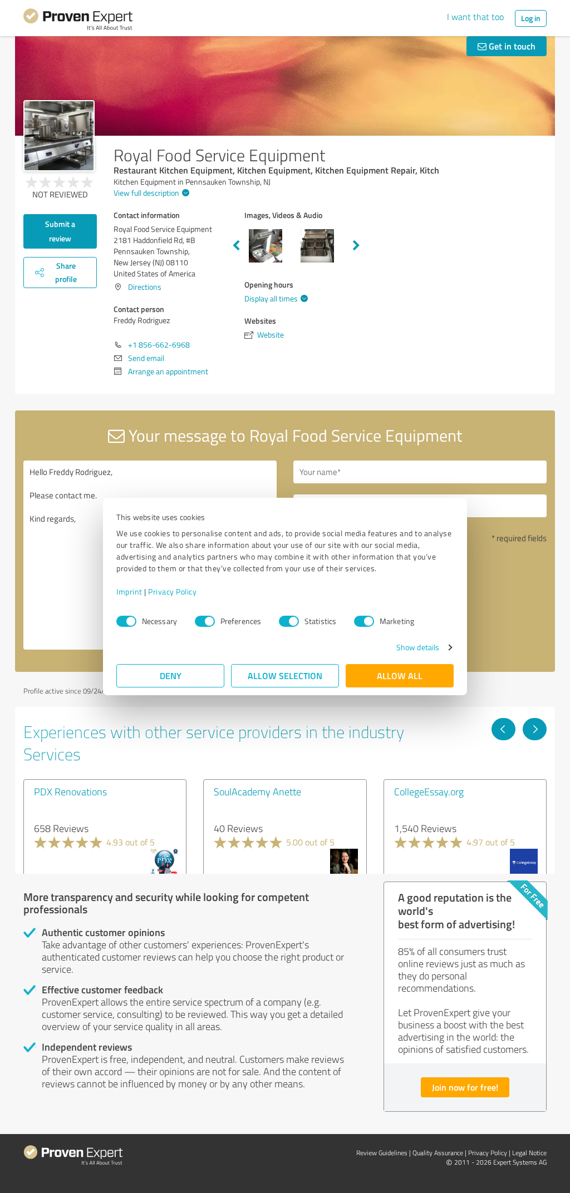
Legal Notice (529, 1152)
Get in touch (511, 45)
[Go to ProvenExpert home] (77, 21)
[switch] (205, 621)
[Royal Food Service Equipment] (59, 135)
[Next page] (535, 729)
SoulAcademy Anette (257, 791)
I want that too (475, 17)
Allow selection (285, 675)
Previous (236, 245)
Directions (144, 286)
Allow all (399, 675)
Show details (417, 647)
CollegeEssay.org (429, 791)
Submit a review (60, 231)
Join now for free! (465, 1087)
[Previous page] (503, 729)
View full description (146, 192)
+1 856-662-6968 (159, 344)
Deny (170, 675)
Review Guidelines (381, 1152)
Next (356, 245)
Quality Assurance (437, 1152)
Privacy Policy (172, 591)
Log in (530, 18)
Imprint (129, 591)
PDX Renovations (70, 791)
